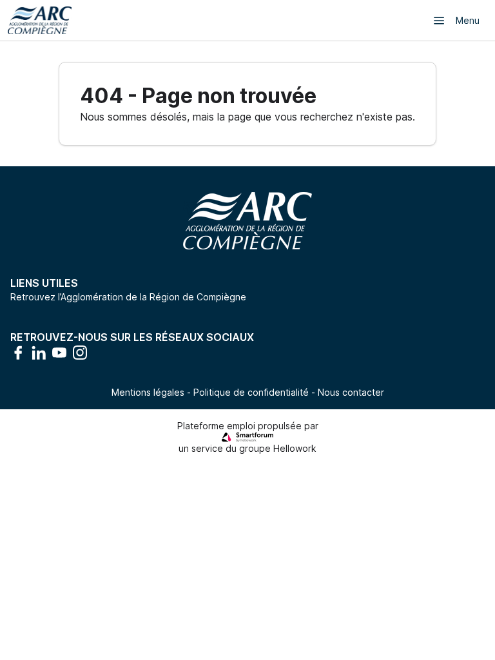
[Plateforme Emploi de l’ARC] (40, 20)
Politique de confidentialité (251, 392)
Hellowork (294, 448)
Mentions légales (148, 392)
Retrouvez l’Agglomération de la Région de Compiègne (128, 296)
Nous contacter (351, 392)
